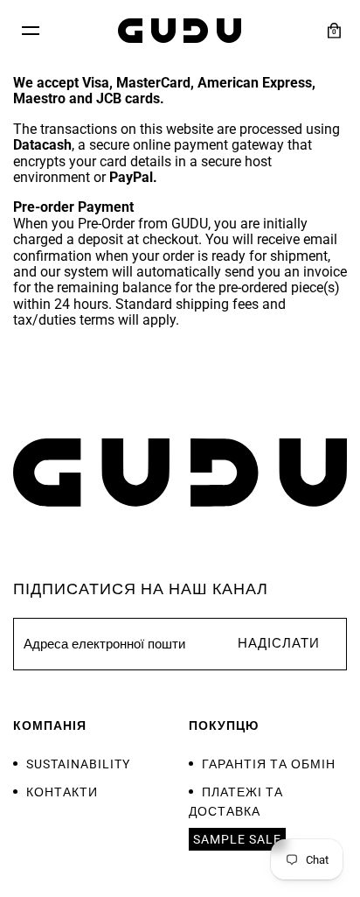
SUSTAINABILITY (78, 764)
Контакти (62, 792)
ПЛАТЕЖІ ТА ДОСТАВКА (236, 801)
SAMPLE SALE (237, 839)
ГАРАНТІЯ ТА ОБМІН (269, 764)
